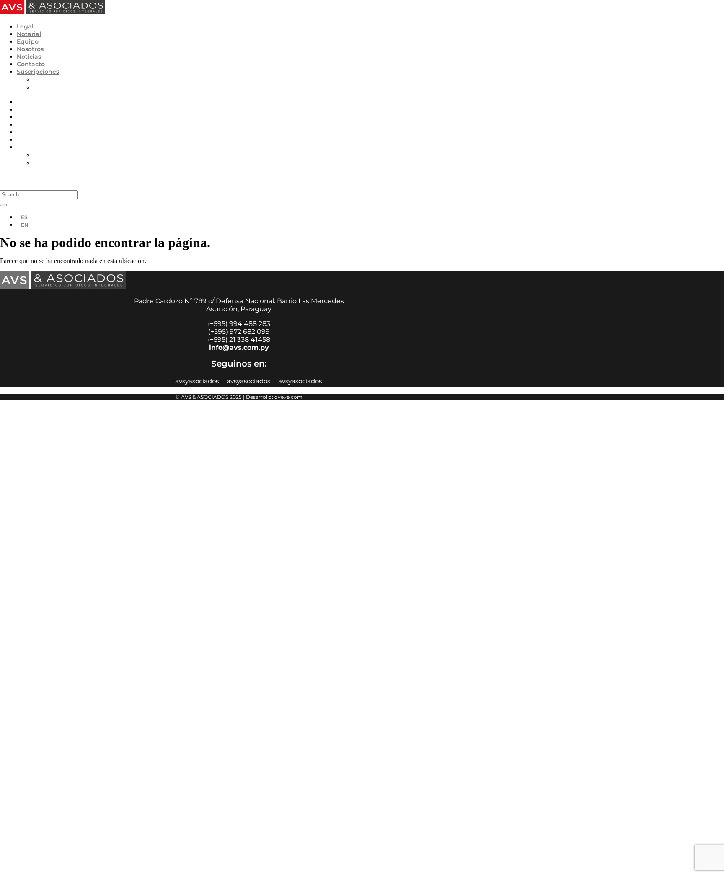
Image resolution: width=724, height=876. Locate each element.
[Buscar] (3, 205)
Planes (44, 79)
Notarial (29, 34)
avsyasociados (197, 381)
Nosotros (30, 49)
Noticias (29, 56)
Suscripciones (38, 71)
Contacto (31, 64)
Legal (25, 26)
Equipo (28, 41)
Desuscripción (55, 87)
